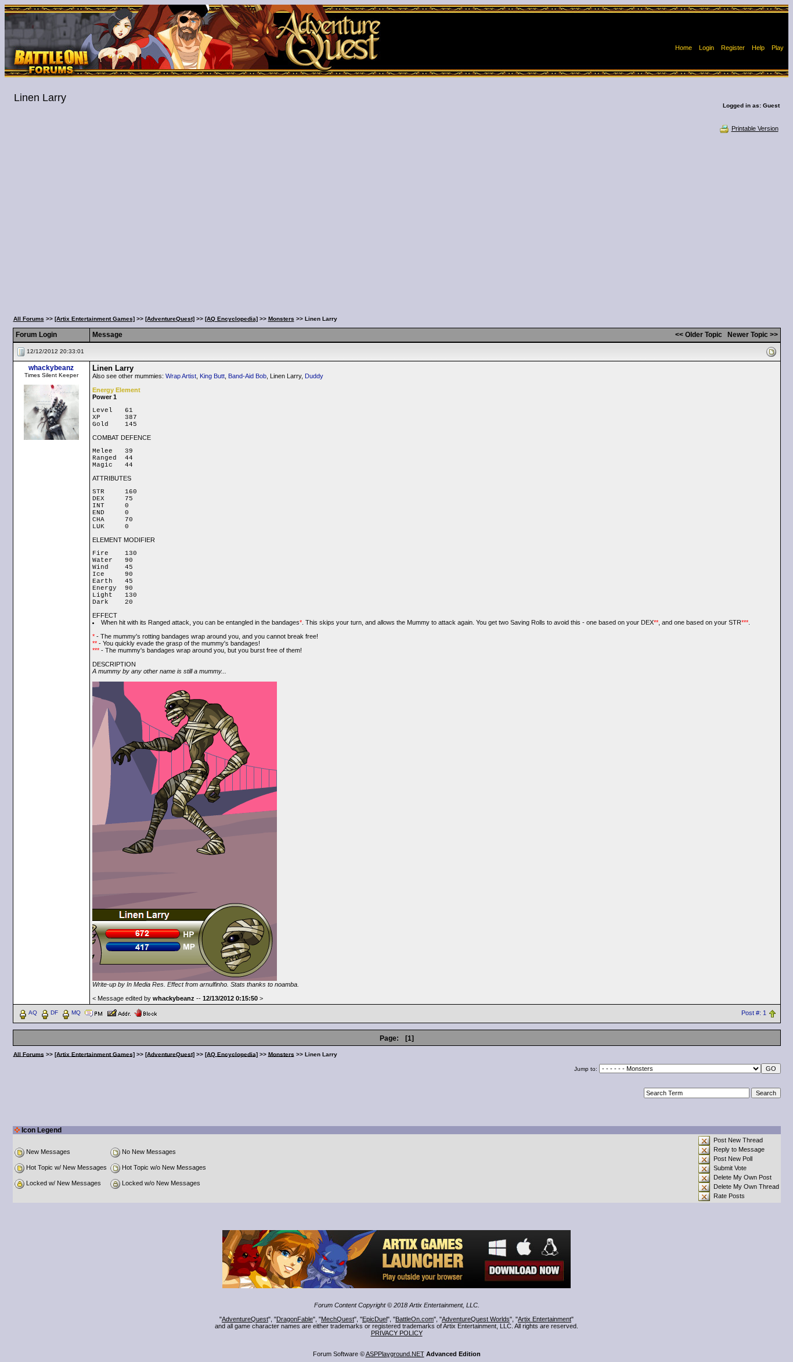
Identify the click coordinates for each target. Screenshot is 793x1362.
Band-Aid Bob (247, 375)
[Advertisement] (396, 220)
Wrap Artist (180, 375)
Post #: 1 (753, 1012)
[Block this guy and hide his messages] (145, 1012)
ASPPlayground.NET (395, 1353)
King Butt (212, 375)
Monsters (281, 319)
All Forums (28, 319)
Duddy (314, 375)
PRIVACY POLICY (397, 1332)
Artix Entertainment (544, 1319)
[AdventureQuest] (169, 319)
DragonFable (294, 1319)
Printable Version (754, 128)
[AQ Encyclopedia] (231, 319)
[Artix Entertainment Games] (95, 319)
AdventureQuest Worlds (476, 1319)
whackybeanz (51, 368)
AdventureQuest (245, 1319)
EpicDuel (374, 1319)
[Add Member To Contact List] (119, 1012)
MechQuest (337, 1319)
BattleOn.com (414, 1319)
